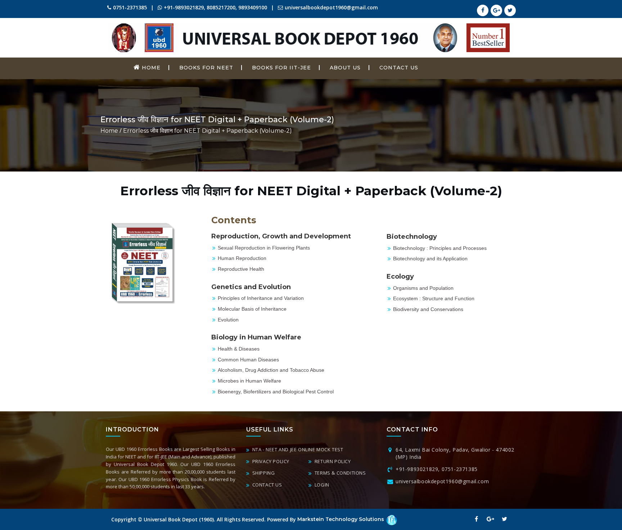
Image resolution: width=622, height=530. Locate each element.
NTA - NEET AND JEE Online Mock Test (297, 449)
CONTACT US (398, 67)
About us (345, 67)
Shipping (263, 473)
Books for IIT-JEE (281, 67)
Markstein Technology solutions (341, 519)
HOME (150, 67)
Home (109, 130)
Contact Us (266, 484)
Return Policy (332, 461)
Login (321, 484)
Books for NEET (206, 67)
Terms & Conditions (339, 473)
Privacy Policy (270, 461)
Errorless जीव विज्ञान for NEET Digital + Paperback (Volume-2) (207, 130)
